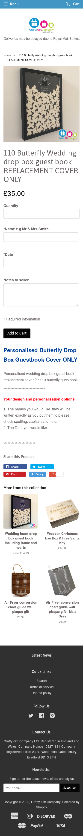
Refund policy (41, 692)
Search (41, 680)
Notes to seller (16, 280)
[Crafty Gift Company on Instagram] (52, 716)
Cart (76, 3)
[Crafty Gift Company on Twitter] (30, 716)
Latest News (42, 655)
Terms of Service (42, 686)
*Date (8, 254)
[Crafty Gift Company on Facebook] (41, 716)
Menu (14, 3)
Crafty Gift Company (45, 801)
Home (7, 55)
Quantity (10, 205)
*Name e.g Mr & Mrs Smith (26, 228)
